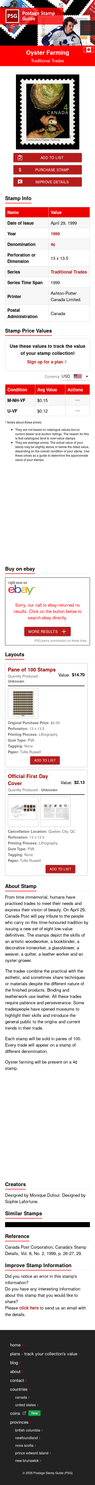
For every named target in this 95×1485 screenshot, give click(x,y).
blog (14, 1362)
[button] (77, 400)
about (15, 1371)
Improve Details (52, 181)
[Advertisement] (47, 512)
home (15, 1344)
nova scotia (24, 1445)
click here (29, 1308)
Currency (52, 376)
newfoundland (26, 1437)
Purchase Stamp (52, 169)
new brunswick (27, 1460)
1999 (55, 233)
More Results (43, 631)
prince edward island (31, 1452)
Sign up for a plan (45, 362)
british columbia (27, 1430)
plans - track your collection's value (43, 1353)
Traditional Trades (69, 272)
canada (21, 1397)
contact (17, 1380)
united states (25, 1404)
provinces (19, 1422)
